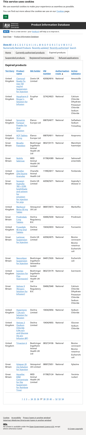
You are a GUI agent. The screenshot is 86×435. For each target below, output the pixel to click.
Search (73, 47)
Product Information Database (50, 24)
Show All (7, 44)
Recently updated (40, 47)
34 (32, 399)
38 (44, 399)
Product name (20, 72)
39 (47, 399)
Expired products (57, 52)
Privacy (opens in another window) (37, 418)
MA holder (35, 71)
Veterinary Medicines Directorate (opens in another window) (27, 420)
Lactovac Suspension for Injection (22, 240)
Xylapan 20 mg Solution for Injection (22, 367)
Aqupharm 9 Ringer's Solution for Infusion (22, 100)
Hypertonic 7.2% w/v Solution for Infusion (22, 314)
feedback (35, 31)
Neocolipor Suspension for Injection (22, 261)
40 (51, 399)
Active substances (76, 72)
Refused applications (69, 58)
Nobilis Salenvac (20, 159)
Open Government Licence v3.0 (41, 426)
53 (60, 399)
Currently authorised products (30, 52)
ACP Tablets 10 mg (21, 136)
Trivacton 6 (21, 343)
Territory (9, 71)
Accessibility (16, 418)
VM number (47, 72)
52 (56, 399)
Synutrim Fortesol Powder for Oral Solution (21, 125)
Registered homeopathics (42, 58)
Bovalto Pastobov (20, 144)
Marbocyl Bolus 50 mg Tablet (22, 209)
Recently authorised (59, 47)
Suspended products (15, 58)
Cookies (60, 11)
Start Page (7, 36)
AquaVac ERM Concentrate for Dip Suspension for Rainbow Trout (22, 382)
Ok (5, 16)
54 (63, 399)
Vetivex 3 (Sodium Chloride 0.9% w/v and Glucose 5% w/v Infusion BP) (22, 330)
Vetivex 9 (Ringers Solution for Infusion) (22, 290)
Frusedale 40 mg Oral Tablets (21, 230)
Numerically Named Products (17, 47)
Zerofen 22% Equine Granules (21, 174)
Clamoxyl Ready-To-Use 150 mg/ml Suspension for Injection (22, 85)
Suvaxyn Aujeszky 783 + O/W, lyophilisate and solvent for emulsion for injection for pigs (22, 191)
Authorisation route (62, 72)
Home (8, 52)
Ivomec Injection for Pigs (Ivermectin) (22, 275)
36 (38, 399)
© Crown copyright (75, 429)
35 (35, 399)
